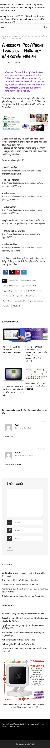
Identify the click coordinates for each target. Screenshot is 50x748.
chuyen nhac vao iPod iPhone (30, 286)
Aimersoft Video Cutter (28, 281)
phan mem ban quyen (36, 301)
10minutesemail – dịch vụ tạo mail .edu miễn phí (20, 584)
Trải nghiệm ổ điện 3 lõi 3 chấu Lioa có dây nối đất (20, 580)
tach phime (6, 306)
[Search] (45, 27)
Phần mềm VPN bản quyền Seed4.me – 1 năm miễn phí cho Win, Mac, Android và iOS (13, 390)
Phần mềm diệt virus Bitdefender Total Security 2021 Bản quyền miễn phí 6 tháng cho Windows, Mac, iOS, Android (36, 353)
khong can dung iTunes (20, 301)
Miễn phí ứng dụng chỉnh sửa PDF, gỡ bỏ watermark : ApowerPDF (12, 349)
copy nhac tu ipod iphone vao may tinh (14, 291)
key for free (7, 301)
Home (4, 36)
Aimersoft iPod (13, 281)
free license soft (8, 296)
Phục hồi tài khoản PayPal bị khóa (22, 639)
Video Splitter (17, 306)
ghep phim (20, 296)
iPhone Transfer (31, 296)
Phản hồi (42, 421)
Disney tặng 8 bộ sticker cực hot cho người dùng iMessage (35, 386)
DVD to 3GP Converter (35, 291)
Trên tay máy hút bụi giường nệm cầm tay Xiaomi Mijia (22, 596)
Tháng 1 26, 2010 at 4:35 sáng (23, 428)
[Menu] (3, 27)
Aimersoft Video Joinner (10, 286)
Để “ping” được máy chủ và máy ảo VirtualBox (26, 613)
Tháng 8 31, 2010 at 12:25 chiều (24, 455)
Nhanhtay (13, 36)
